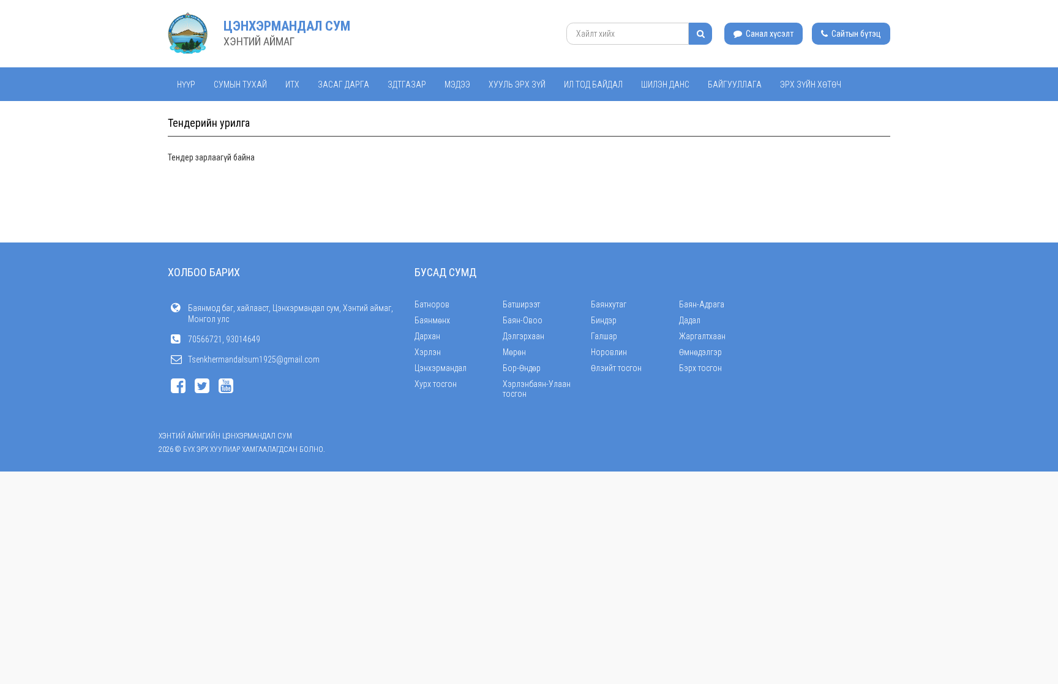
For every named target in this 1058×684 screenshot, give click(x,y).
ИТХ (292, 84)
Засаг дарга (343, 84)
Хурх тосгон (436, 384)
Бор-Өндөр (522, 368)
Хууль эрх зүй (517, 84)
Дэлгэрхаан (523, 336)
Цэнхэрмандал (441, 368)
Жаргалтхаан (702, 336)
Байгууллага (735, 84)
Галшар (604, 336)
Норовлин (609, 352)
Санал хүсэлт (769, 34)
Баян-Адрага (701, 304)
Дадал (689, 320)
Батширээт (521, 304)
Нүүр (186, 84)
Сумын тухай (240, 84)
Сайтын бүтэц (855, 34)
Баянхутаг (608, 304)
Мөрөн (514, 352)
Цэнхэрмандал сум (286, 26)
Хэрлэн (428, 352)
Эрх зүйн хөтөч (810, 84)
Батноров (432, 304)
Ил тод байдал (593, 84)
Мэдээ (457, 84)
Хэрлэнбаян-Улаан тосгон (537, 389)
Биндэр (604, 320)
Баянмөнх (432, 320)
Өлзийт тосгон (616, 368)
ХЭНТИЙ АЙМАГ (259, 41)
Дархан (427, 336)
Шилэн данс (665, 84)
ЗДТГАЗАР (407, 84)
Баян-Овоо (522, 320)
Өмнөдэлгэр (700, 352)
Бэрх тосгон (700, 368)
